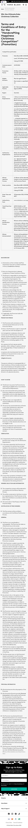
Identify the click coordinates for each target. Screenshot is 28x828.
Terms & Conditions (18, 783)
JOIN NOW (14, 789)
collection (16, 211)
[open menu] (2, 5)
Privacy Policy (4, 785)
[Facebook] (9, 814)
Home (2, 9)
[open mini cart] (26, 5)
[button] (4, 2)
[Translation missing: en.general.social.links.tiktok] (19, 814)
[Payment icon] (9, 819)
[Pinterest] (16, 814)
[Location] (23, 5)
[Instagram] (12, 814)
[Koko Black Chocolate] (14, 4)
